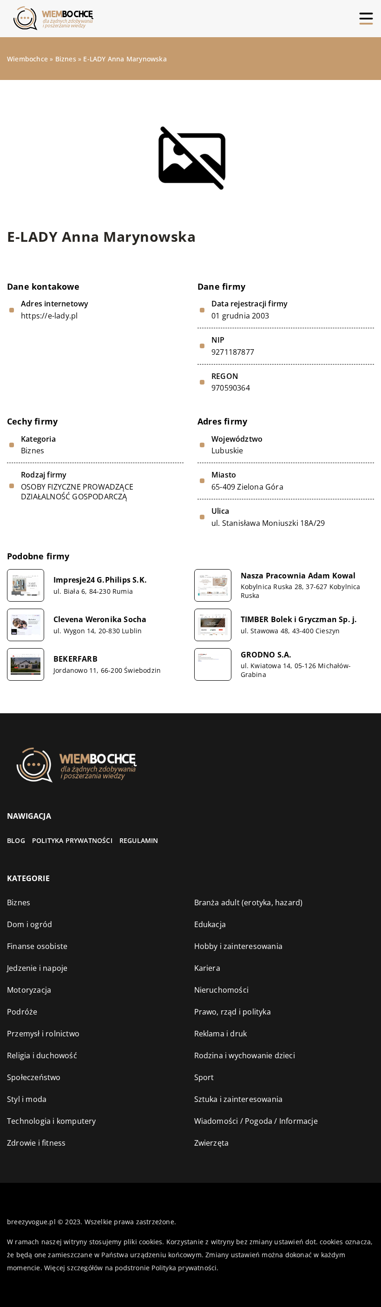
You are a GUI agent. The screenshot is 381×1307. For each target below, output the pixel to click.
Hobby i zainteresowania (238, 946)
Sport (204, 1077)
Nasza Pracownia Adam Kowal (298, 576)
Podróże (22, 1012)
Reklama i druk (220, 1033)
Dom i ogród (29, 924)
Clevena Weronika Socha (99, 619)
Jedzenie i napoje (37, 968)
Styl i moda (26, 1099)
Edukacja (210, 924)
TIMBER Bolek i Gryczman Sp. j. (299, 619)
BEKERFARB (75, 659)
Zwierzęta (211, 1143)
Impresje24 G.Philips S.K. (100, 580)
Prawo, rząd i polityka (232, 1012)
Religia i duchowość (42, 1055)
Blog (16, 840)
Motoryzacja (29, 990)
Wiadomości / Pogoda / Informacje (256, 1121)
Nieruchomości (221, 990)
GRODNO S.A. (266, 655)
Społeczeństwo (34, 1077)
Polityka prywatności (72, 840)
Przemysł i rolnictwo (43, 1033)
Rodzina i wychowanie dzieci (244, 1055)
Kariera (207, 968)
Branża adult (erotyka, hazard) (248, 902)
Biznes (32, 450)
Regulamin (138, 840)
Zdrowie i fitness (36, 1143)
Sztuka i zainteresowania (238, 1099)
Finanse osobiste (37, 946)
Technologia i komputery (51, 1121)
